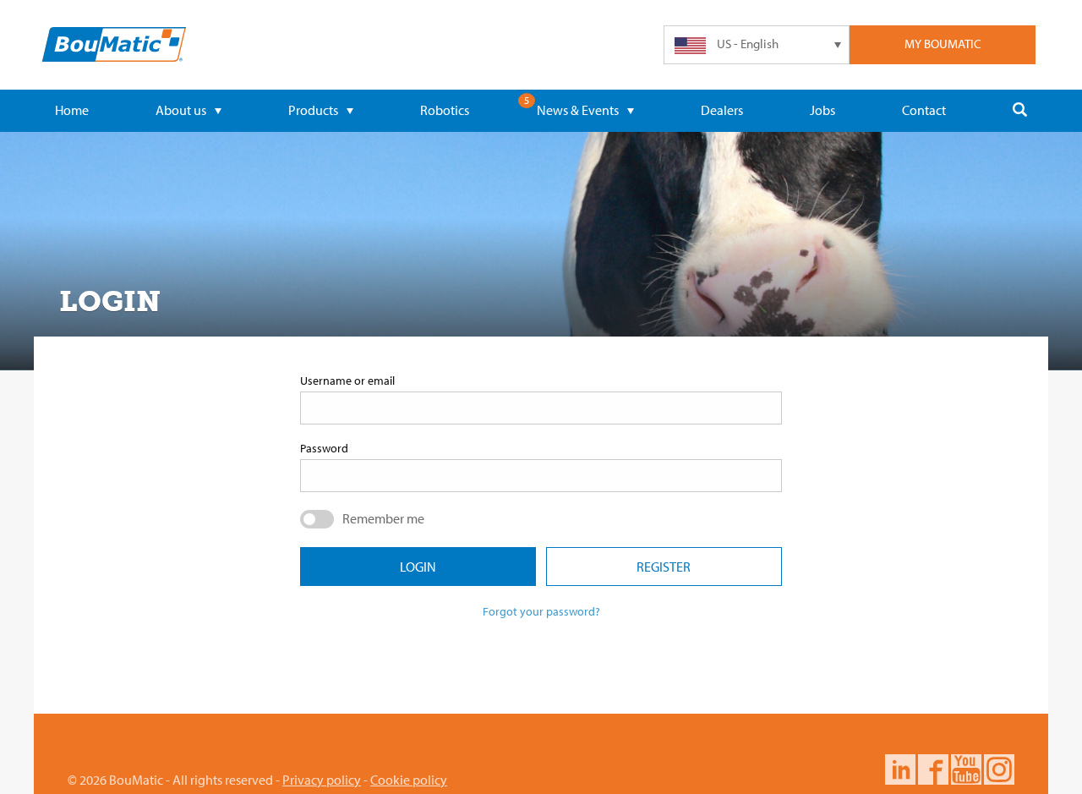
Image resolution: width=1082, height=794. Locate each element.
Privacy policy (321, 779)
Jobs (822, 109)
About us (181, 109)
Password (324, 448)
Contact (924, 109)
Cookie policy (408, 779)
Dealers (722, 109)
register (664, 566)
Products (313, 109)
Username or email (347, 380)
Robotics (444, 109)
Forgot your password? (541, 611)
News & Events (578, 109)
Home (72, 109)
